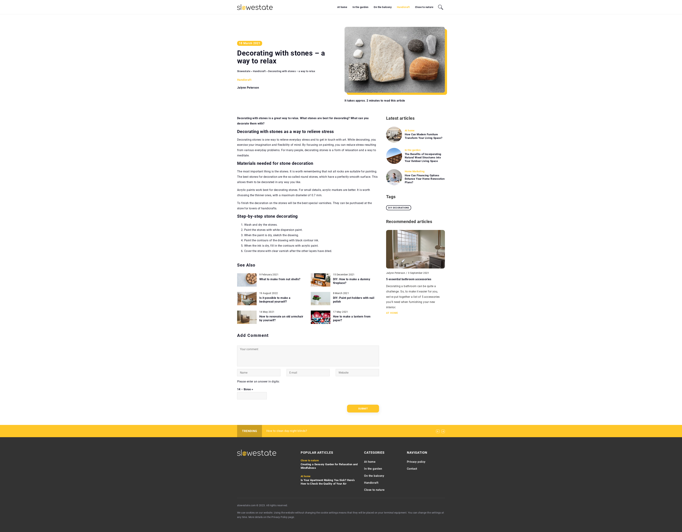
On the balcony (383, 7)
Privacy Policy (279, 517)
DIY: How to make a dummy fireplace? (351, 281)
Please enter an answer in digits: (258, 381)
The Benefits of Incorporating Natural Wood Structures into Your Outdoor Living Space (423, 158)
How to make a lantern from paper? (352, 318)
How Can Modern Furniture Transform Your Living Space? (423, 136)
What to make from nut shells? (280, 279)
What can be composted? (283, 431)
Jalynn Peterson (248, 87)
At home (342, 7)
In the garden (360, 7)
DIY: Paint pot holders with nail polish (353, 299)
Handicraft (403, 7)
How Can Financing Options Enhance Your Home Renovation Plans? (425, 179)
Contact (412, 468)
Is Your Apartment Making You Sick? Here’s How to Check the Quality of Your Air (328, 482)
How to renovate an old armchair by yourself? (281, 318)
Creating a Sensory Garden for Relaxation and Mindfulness (329, 466)
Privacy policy (416, 461)
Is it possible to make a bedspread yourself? (275, 299)
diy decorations (398, 208)
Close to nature (424, 7)
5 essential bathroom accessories (408, 279)
